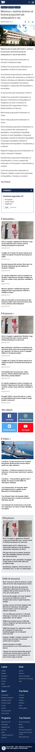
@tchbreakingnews (9, 430)
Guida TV (4, 737)
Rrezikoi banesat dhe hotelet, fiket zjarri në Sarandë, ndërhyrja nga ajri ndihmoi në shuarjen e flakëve (16, 267)
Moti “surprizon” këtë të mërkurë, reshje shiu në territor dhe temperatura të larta (17, 583)
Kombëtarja (4, 695)
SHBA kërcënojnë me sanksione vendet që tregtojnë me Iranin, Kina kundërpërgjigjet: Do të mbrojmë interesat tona (17, 631)
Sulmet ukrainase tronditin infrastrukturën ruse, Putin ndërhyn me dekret (17, 646)
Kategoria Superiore (7, 697)
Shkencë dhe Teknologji (26, 678)
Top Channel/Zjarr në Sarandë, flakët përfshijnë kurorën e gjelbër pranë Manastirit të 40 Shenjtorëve (14, 489)
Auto (20, 681)
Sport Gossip (5, 713)
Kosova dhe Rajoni (24, 676)
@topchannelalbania (25, 419)
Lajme (4, 667)
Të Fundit (17, 7)
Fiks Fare (4, 730)
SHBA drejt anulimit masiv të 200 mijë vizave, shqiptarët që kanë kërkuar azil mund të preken (16, 623)
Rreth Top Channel (24, 722)
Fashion (21, 700)
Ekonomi (4, 678)
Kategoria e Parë (6, 700)
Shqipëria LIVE (5, 727)
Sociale (3, 681)
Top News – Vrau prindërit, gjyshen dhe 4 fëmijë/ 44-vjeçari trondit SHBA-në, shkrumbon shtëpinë (15, 481)
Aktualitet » (9, 219)
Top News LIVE (5, 686)
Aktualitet (4, 7)
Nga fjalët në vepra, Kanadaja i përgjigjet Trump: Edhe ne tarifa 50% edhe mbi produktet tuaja (17, 561)
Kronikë (3, 673)
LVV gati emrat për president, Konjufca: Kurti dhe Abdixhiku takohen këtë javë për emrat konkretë (17, 554)
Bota (21, 667)
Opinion (21, 671)
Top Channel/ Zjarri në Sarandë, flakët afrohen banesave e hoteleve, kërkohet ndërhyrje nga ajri (15, 498)
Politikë (3, 671)
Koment (21, 673)
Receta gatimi (23, 708)
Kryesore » (8, 313)
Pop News (23, 691)
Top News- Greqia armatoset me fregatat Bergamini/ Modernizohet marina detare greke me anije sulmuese (16, 463)
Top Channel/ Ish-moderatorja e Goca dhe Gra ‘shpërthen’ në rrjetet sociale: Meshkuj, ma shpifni (16, 507)
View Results (13, 207)
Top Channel (9, 419)
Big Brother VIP (5, 722)
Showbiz (21, 695)
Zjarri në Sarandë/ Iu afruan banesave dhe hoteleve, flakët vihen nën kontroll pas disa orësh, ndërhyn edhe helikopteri (16, 303)
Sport (4, 691)
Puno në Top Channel (25, 730)
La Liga (3, 705)
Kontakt (21, 727)
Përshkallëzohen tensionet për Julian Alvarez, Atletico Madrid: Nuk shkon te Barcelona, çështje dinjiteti (15, 375)
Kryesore (11, 7)
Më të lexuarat (12, 578)
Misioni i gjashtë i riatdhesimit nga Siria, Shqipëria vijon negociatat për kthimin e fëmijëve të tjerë (15, 292)
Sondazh (7, 190)
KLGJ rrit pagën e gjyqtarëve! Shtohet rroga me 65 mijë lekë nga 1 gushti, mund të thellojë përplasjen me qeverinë (16, 245)
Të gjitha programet (7, 735)
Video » (7, 438)
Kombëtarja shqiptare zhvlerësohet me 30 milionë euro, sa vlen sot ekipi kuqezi (17, 568)
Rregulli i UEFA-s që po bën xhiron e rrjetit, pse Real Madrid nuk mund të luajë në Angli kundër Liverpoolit (16, 400)
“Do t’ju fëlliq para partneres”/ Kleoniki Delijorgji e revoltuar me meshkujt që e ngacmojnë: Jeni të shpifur (17, 616)
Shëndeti (21, 703)
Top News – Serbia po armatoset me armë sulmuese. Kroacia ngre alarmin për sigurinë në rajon (17, 472)
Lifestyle (21, 697)
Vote (6, 207)
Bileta (20, 724)
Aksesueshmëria (24, 737)
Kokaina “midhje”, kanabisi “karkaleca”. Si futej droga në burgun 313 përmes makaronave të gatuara (17, 639)
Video (3, 684)
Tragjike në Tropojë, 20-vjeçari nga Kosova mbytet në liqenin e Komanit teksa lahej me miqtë (16, 256)
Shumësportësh (6, 710)
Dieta (20, 705)
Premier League (6, 703)
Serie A (3, 708)
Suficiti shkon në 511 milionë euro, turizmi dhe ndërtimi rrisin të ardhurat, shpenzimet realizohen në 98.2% (16, 547)
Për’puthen (4, 724)
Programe (6, 718)
